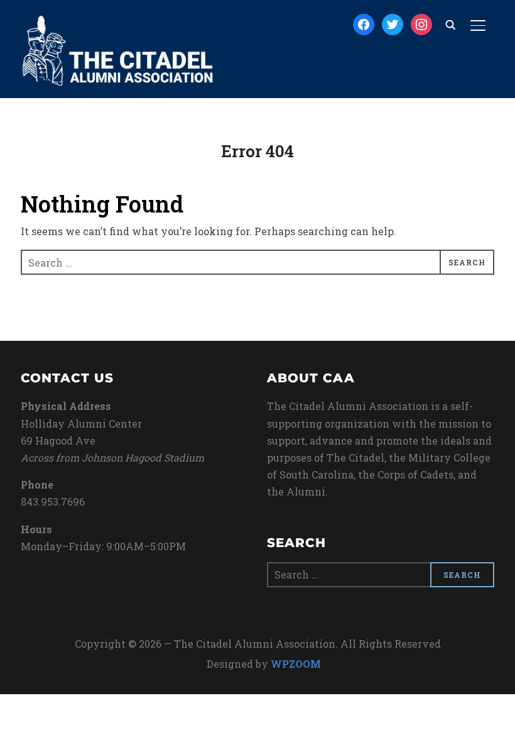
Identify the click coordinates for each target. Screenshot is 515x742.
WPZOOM (296, 663)
